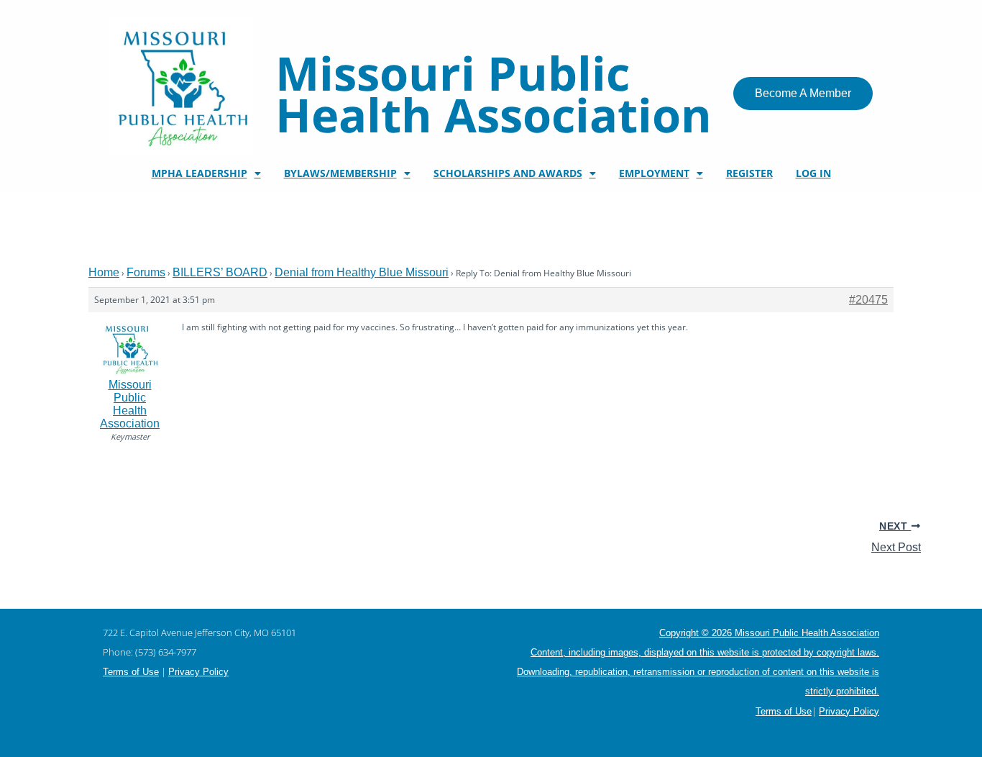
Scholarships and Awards (507, 173)
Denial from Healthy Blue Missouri (362, 272)
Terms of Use (131, 671)
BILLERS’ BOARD (220, 272)
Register (749, 173)
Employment (654, 173)
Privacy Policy (198, 671)
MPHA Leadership (199, 173)
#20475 (868, 300)
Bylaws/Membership (340, 173)
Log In (813, 173)
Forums (146, 272)
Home (103, 272)
